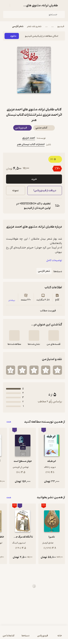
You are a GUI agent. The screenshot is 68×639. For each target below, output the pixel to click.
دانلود (13, 36)
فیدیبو (60, 26)
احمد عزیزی (28, 138)
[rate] (57, 370)
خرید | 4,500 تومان (18, 634)
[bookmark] (43, 100)
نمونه (15, 191)
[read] (14, 335)
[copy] (9, 206)
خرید (34, 179)
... (52, 26)
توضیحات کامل (54, 260)
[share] (25, 100)
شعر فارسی (17, 26)
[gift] (34, 100)
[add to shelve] (53, 335)
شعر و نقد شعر (34, 26)
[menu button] (5, 5)
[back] (62, 5)
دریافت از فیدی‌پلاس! (44, 191)
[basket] (14, 5)
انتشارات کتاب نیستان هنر (31, 144)
